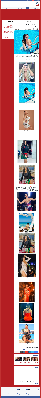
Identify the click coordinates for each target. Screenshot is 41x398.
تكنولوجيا (19, 8)
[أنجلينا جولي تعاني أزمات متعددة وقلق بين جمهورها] (34, 359)
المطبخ (23, 8)
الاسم (37, 376)
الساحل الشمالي (31, 347)
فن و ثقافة (30, 8)
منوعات (14, 8)
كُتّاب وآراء (16, 8)
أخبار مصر (19, 392)
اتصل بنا (29, 394)
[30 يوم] (37, 4)
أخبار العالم (18, 393)
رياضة (32, 8)
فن (27, 347)
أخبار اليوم (35, 8)
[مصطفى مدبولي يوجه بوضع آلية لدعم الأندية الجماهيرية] (18, 359)
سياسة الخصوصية (27, 393)
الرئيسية (38, 8)
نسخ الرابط (24, 349)
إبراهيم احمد (37, 29)
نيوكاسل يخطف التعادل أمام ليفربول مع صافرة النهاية (26, 0)
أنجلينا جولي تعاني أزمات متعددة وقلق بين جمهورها (35, 362)
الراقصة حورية (35, 347)
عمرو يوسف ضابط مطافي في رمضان (8, 26)
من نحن (29, 392)
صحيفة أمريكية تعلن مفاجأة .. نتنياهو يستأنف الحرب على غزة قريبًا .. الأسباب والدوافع (26, 362)
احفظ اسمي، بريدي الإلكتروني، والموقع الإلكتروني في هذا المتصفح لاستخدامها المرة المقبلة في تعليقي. (29, 381)
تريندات (27, 8)
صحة (25, 8)
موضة (21, 8)
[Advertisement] (20, 14)
